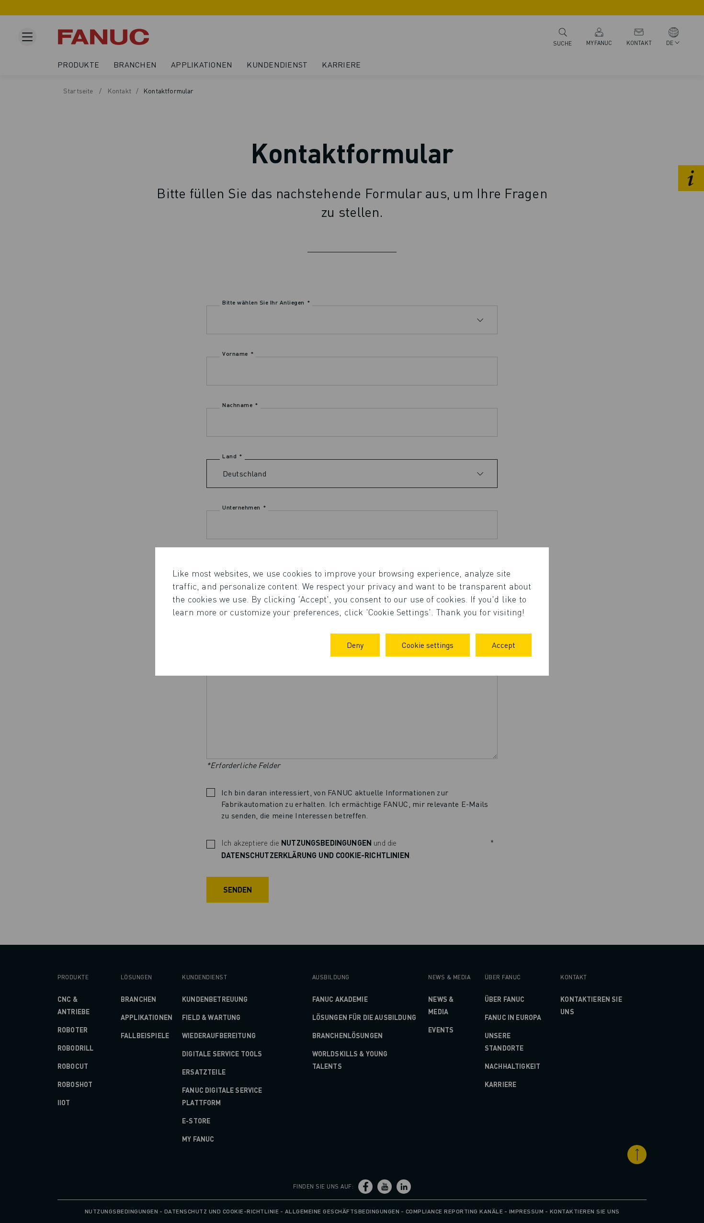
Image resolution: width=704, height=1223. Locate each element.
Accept (503, 645)
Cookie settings (428, 645)
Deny (355, 645)
